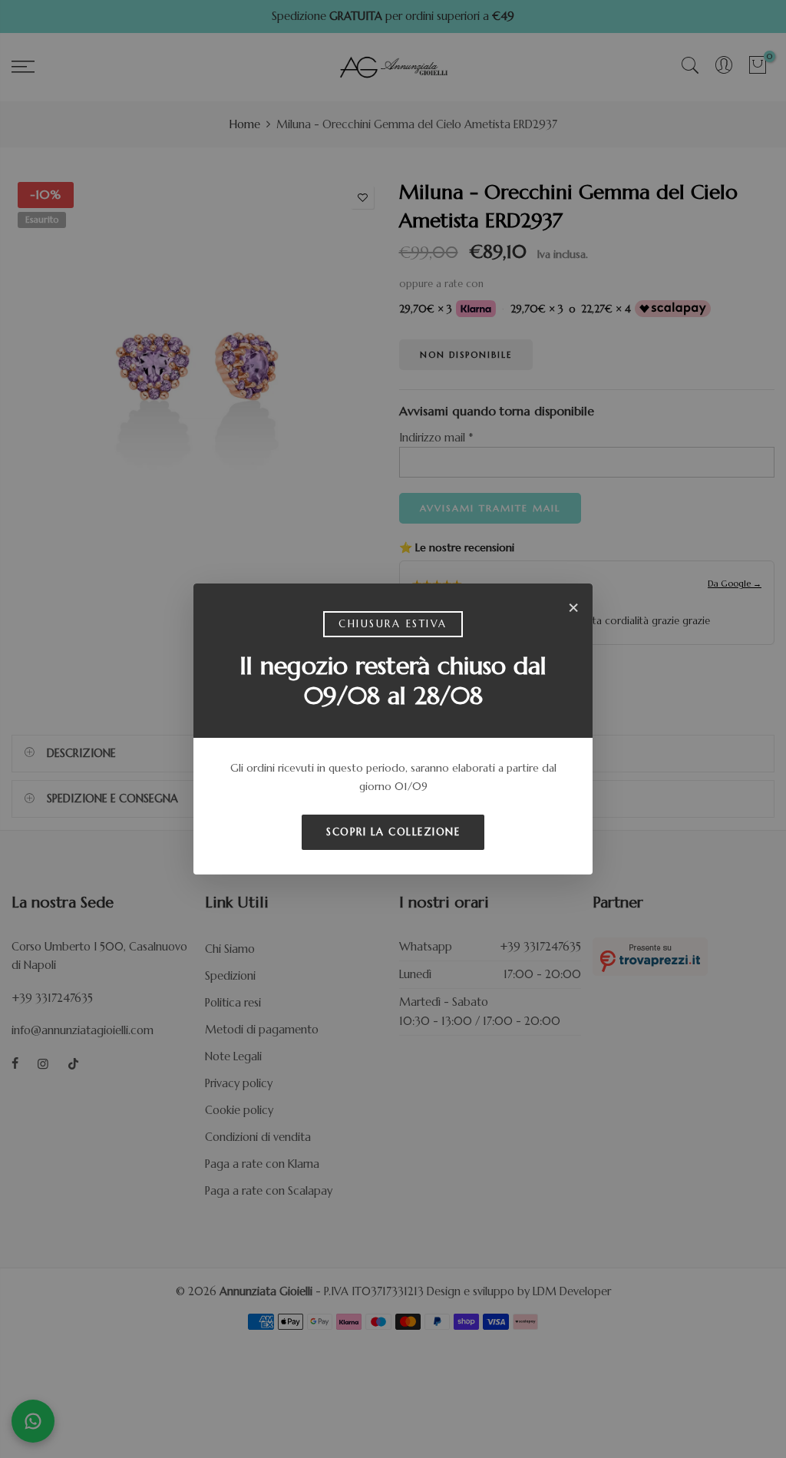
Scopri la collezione (393, 831)
